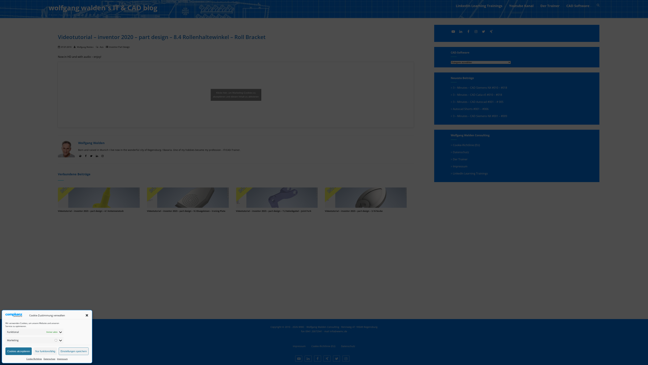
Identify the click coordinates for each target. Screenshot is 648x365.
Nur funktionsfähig (45, 351)
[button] (87, 315)
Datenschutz (49, 358)
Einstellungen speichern (74, 351)
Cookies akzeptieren (18, 351)
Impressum (62, 358)
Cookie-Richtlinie (34, 358)
